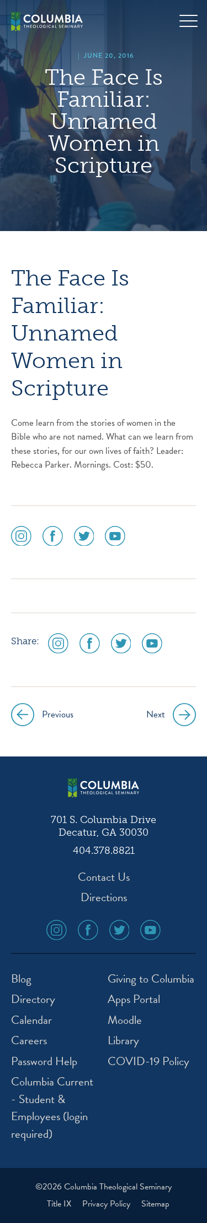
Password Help (44, 1061)
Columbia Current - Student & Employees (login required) (52, 1108)
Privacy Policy (107, 1203)
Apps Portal (134, 999)
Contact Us (104, 877)
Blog (21, 979)
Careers (29, 1040)
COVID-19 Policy (148, 1061)
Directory (33, 999)
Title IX (60, 1203)
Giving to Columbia (151, 979)
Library (123, 1040)
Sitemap (155, 1203)
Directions (104, 897)
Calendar (31, 1020)
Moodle (125, 1020)
